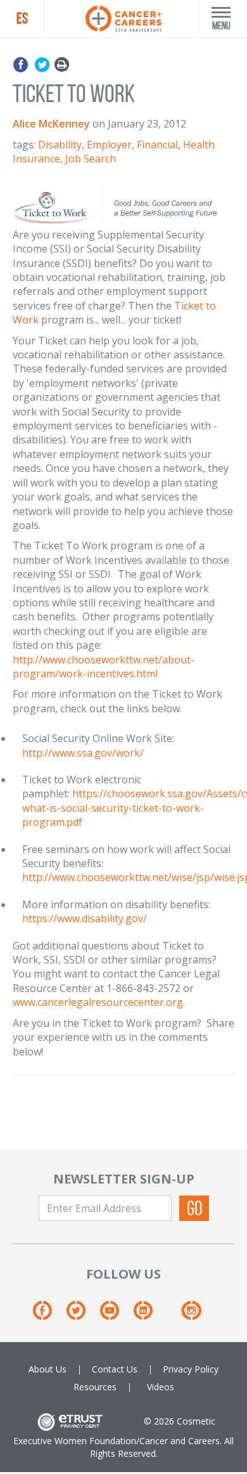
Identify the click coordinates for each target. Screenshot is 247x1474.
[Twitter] (42, 65)
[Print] (61, 65)
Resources (95, 1387)
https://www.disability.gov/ (84, 918)
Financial (157, 145)
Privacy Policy (190, 1369)
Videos (160, 1387)
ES (22, 18)
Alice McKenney (51, 124)
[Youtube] (115, 1314)
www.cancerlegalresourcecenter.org (98, 1002)
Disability (60, 145)
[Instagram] (191, 1314)
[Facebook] (22, 65)
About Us (47, 1369)
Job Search (90, 159)
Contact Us (114, 1369)
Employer (109, 145)
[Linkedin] (149, 1314)
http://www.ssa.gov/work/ (83, 753)
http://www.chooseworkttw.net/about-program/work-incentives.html (103, 667)
